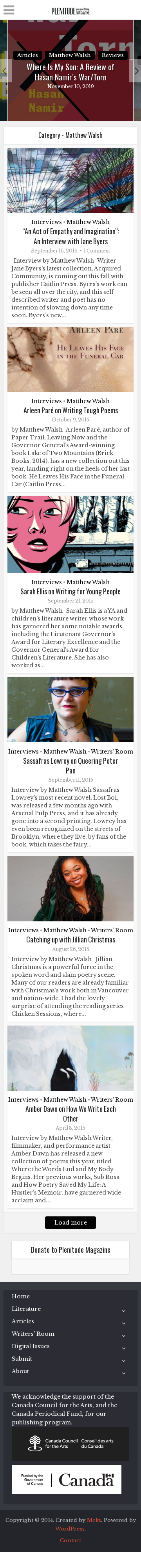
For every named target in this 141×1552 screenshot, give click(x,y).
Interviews (46, 222)
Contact (70, 1540)
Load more (70, 1222)
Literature (26, 1308)
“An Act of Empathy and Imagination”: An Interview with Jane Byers (70, 236)
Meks (94, 1520)
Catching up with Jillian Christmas (70, 939)
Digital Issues (31, 1346)
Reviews (113, 55)
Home (21, 1296)
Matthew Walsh (70, 55)
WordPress (70, 1528)
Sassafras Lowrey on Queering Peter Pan (70, 765)
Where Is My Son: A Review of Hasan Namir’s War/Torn (70, 72)
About (20, 1371)
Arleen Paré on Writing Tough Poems (71, 410)
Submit (22, 1358)
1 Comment (97, 251)
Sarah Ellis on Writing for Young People (70, 591)
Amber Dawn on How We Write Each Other (70, 1114)
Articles (27, 55)
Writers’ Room (112, 751)
